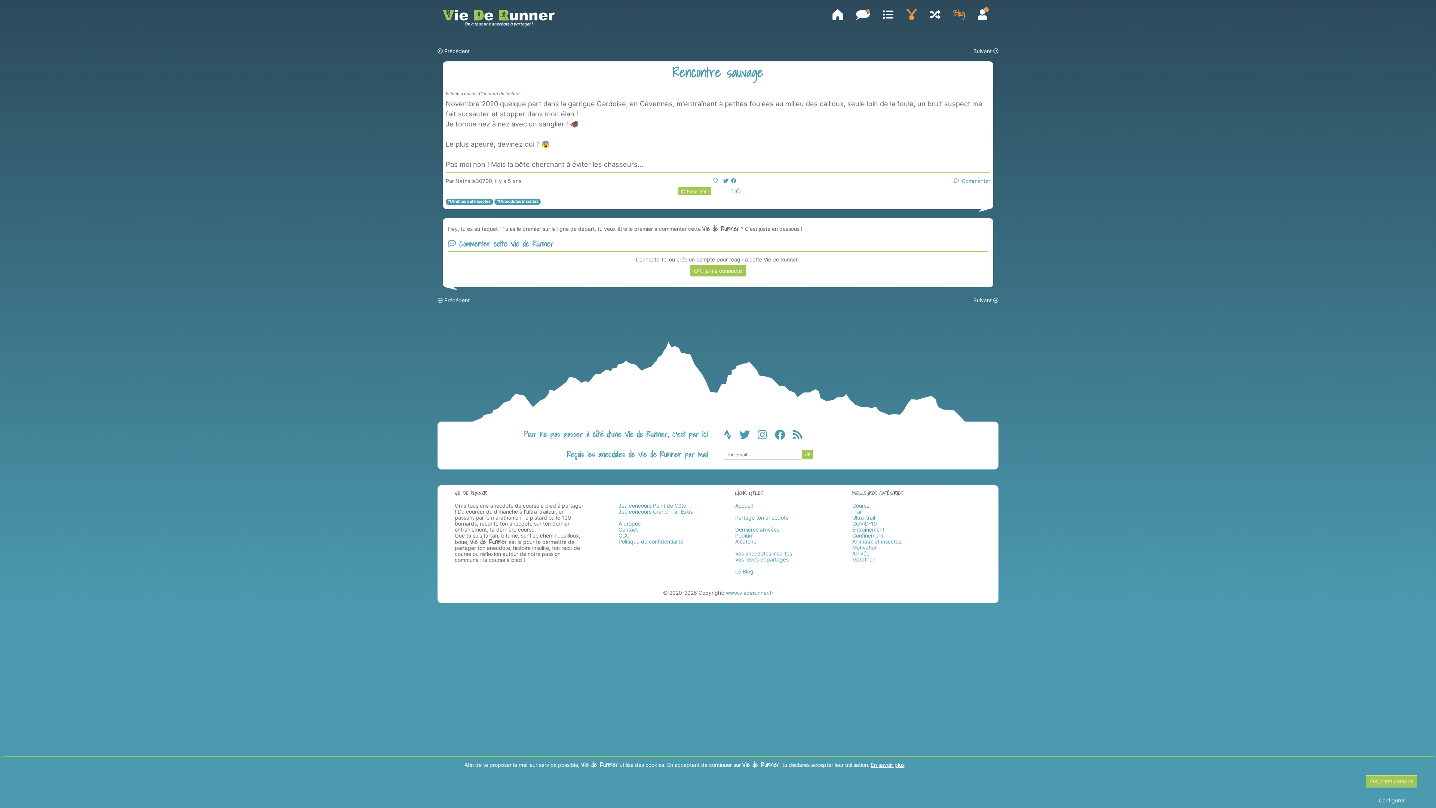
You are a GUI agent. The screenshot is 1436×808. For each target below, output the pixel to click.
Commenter (974, 181)
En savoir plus (888, 765)
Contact (628, 529)
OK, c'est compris (1391, 781)
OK (807, 454)
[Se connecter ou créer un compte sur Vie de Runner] (982, 15)
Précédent (456, 51)
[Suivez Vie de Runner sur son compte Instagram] (766, 437)
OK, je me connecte (718, 270)
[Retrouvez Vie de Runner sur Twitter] (748, 437)
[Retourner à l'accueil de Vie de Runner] (837, 14)
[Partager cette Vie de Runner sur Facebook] (733, 181)
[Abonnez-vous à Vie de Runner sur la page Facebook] (784, 437)
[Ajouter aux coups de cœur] (715, 181)
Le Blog (744, 571)
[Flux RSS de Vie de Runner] (798, 437)
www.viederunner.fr (749, 593)
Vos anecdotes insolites (763, 553)
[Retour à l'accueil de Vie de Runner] (499, 18)
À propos (630, 523)
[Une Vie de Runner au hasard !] (935, 15)
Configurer (1392, 800)
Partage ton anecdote (762, 517)
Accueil (744, 505)
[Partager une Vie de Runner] (863, 14)
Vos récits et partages (762, 559)
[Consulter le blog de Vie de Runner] (959, 14)
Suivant (983, 51)
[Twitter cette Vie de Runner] (725, 181)
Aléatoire (746, 541)
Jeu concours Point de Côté (652, 505)
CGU (624, 535)
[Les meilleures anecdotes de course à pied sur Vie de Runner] (911, 14)
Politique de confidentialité (651, 541)
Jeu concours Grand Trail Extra (656, 511)
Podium (744, 535)
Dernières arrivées (757, 529)
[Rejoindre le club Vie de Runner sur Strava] (731, 437)
